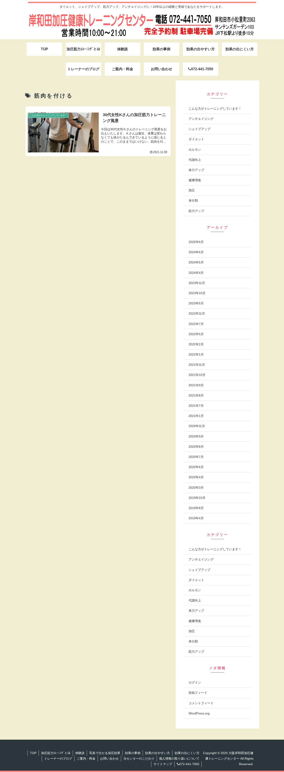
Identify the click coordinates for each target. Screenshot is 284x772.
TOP (33, 753)
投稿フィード (198, 692)
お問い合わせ (109, 758)
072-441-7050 (189, 764)
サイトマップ (163, 764)
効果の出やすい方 (157, 753)
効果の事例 (132, 753)
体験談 (80, 753)
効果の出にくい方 (187, 753)
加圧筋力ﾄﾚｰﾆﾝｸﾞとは (56, 753)
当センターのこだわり (138, 758)
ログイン (195, 682)
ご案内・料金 (86, 758)
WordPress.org (199, 713)
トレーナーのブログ (58, 758)
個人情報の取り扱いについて (179, 758)
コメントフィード (201, 703)
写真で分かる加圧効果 (104, 753)
